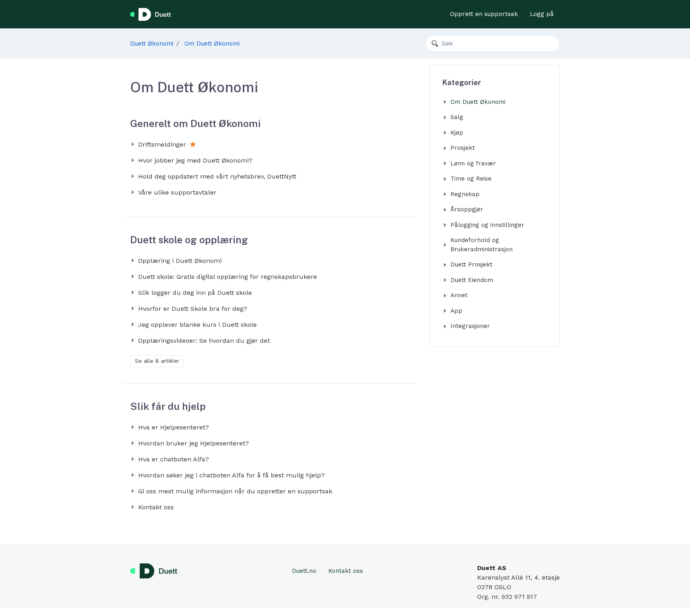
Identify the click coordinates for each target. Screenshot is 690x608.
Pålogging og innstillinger (487, 224)
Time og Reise (471, 178)
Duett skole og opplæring (189, 240)
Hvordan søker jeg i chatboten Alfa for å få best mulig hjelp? (231, 475)
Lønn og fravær (473, 163)
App (456, 310)
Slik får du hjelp (168, 406)
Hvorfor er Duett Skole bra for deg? (192, 308)
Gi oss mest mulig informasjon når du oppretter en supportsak (235, 491)
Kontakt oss (156, 507)
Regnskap (465, 194)
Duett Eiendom (471, 280)
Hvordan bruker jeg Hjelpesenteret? (193, 443)
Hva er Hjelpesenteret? (173, 427)
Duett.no (304, 570)
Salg (456, 117)
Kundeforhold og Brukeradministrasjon (481, 244)
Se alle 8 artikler (157, 361)
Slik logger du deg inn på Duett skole (195, 292)
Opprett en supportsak (484, 14)
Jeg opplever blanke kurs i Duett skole (197, 324)
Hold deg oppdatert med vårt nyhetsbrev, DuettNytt (217, 176)
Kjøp (456, 132)
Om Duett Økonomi (212, 43)
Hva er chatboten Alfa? (173, 459)
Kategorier (461, 82)
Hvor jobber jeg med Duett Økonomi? (195, 160)
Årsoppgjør (466, 209)
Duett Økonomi (151, 43)
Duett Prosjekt (471, 264)
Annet (459, 295)
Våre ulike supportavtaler (177, 192)
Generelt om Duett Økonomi (195, 123)
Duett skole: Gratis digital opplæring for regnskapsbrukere (227, 276)
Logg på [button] (542, 14)
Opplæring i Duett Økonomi (180, 260)
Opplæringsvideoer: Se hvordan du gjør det (204, 340)
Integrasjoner (470, 326)
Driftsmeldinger (162, 144)
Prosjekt (462, 147)
